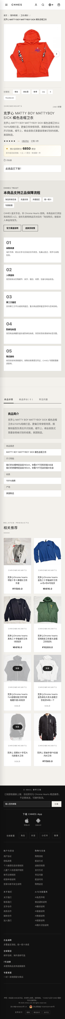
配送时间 (39, 879)
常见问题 (39, 874)
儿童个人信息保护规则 (13, 870)
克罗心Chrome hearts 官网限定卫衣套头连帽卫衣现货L (48, 638)
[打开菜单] (6, 5)
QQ (43, 92)
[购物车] (58, 4)
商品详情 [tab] (8, 399)
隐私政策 (7, 861)
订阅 (56, 804)
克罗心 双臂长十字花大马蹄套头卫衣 (17, 754)
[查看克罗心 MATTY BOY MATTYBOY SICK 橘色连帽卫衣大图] (32, 52)
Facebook (10, 98)
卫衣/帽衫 (24, 15)
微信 (16, 92)
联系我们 (7, 902)
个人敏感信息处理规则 (13, 865)
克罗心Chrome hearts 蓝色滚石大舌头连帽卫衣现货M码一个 (48, 697)
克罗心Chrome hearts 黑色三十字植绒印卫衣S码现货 (18, 638)
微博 (35, 92)
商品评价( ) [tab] (26, 399)
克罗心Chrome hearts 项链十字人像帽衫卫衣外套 (18, 580)
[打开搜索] (43, 4)
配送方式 (39, 861)
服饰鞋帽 (14, 15)
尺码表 (9, 160)
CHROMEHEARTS (13, 106)
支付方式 (39, 870)
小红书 (45, 835)
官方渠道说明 (12, 228)
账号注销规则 (9, 874)
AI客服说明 (40, 911)
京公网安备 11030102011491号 (44, 1007)
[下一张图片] (57, 54)
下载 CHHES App (32, 814)
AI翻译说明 (40, 906)
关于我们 (7, 897)
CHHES (16, 4)
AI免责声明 (40, 897)
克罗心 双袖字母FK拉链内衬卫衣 (47, 754)
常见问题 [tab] (43, 399)
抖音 (33, 835)
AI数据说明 (40, 916)
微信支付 (37, 1012)
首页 (5, 15)
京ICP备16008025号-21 (18, 1007)
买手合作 (7, 906)
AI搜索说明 (40, 920)
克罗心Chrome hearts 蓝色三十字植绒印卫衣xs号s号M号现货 (48, 580)
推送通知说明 (41, 902)
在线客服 (11, 836)
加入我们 (7, 920)
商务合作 (7, 911)
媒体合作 (7, 916)
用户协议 (7, 856)
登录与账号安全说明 (12, 884)
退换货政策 (30, 228)
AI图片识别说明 (42, 925)
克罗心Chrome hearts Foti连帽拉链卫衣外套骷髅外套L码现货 (18, 697)
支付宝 (46, 1012)
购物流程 (39, 856)
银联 (28, 1012)
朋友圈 (25, 92)
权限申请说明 (9, 879)
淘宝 (23, 835)
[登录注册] (36, 4)
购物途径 (39, 884)
